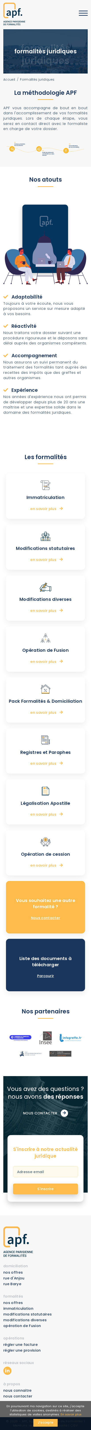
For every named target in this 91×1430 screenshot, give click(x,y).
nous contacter (17, 1396)
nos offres (13, 1272)
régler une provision (22, 1350)
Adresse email (30, 1171)
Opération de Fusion (22, 1325)
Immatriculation (18, 1308)
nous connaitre (17, 1390)
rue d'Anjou (14, 1278)
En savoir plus (71, 1414)
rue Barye (12, 1283)
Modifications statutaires (27, 1314)
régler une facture (20, 1344)
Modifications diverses (25, 1320)
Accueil (9, 79)
